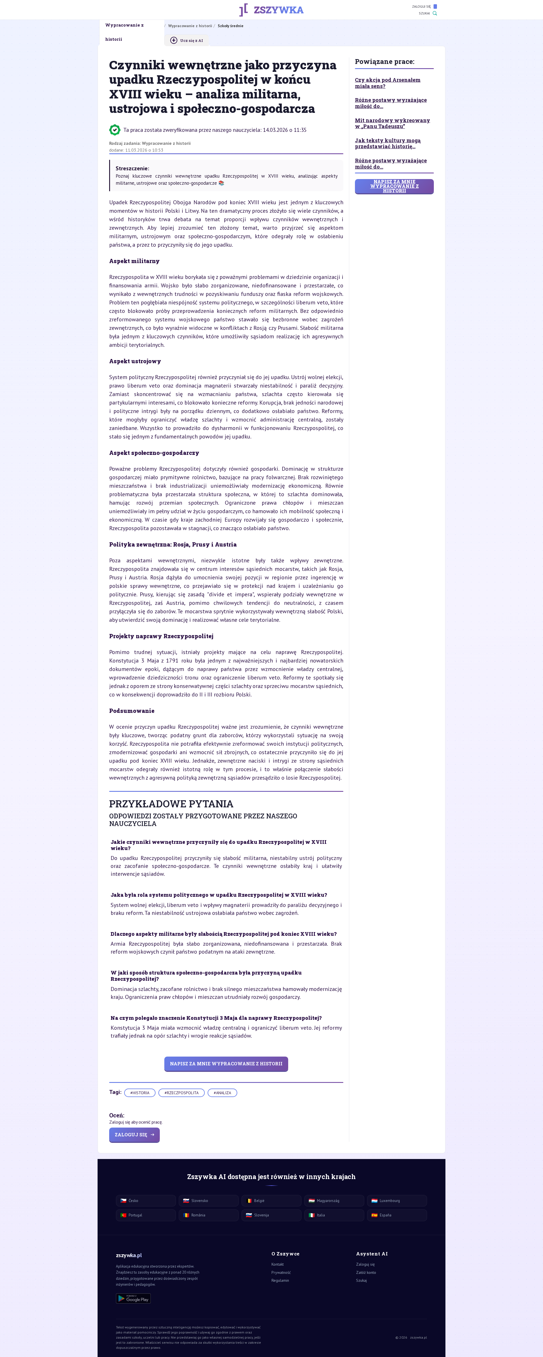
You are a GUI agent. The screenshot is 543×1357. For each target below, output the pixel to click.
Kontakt (278, 1264)
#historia (139, 1092)
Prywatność (281, 1272)
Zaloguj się (421, 6)
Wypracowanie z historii (166, 143)
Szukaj (424, 13)
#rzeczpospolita (182, 1092)
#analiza (222, 1092)
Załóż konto (366, 1272)
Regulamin (280, 1280)
